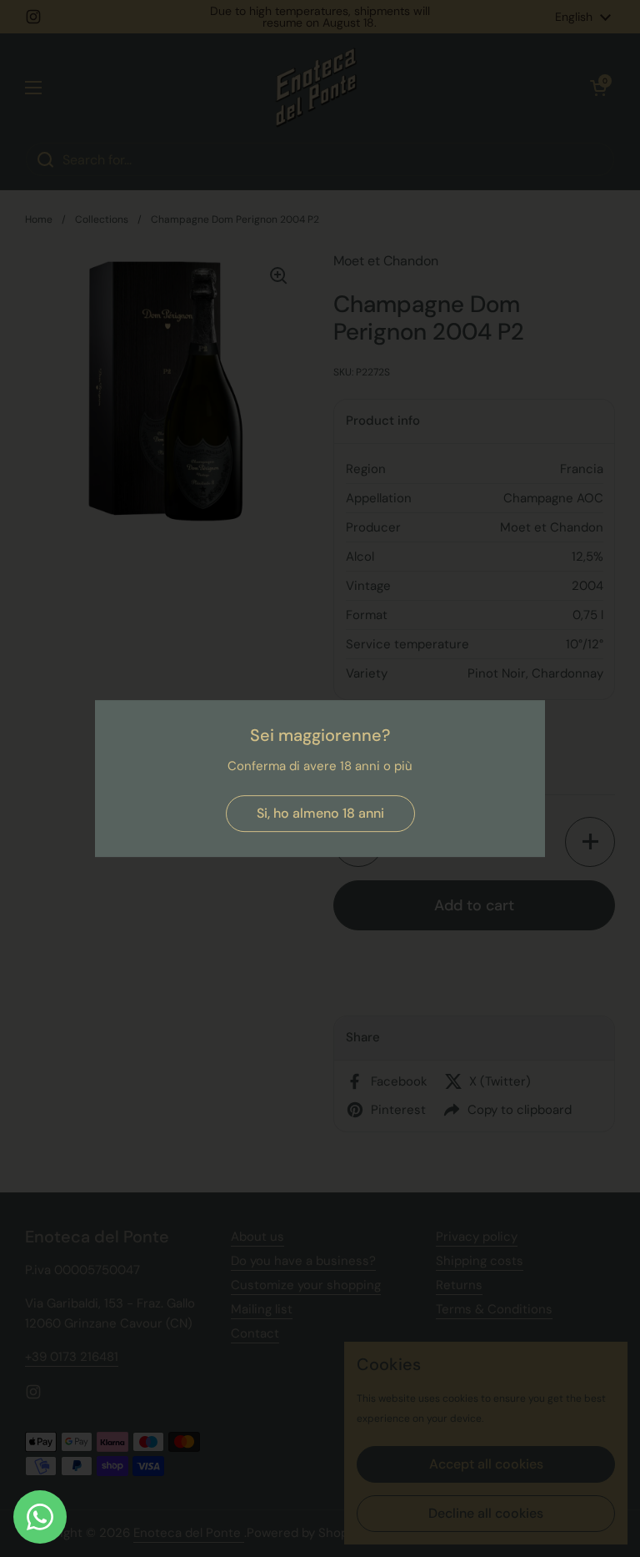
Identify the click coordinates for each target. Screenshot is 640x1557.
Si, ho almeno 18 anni (320, 813)
